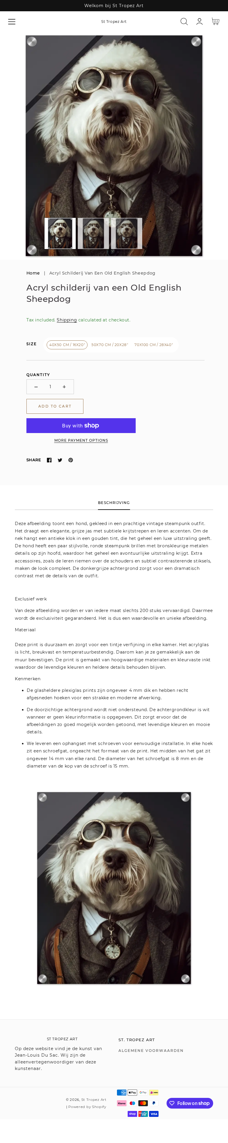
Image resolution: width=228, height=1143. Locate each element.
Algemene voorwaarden (151, 1050)
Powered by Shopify (87, 1107)
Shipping (67, 320)
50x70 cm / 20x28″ (109, 345)
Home (33, 273)
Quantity (38, 374)
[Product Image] (114, 146)
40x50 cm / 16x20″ (67, 345)
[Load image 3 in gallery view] (126, 233)
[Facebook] (49, 460)
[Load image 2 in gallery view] (93, 233)
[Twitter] (60, 460)
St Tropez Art (94, 1100)
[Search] (184, 21)
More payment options (81, 440)
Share (33, 459)
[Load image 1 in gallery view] (60, 233)
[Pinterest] (70, 460)
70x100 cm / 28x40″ (153, 345)
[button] (12, 21)
